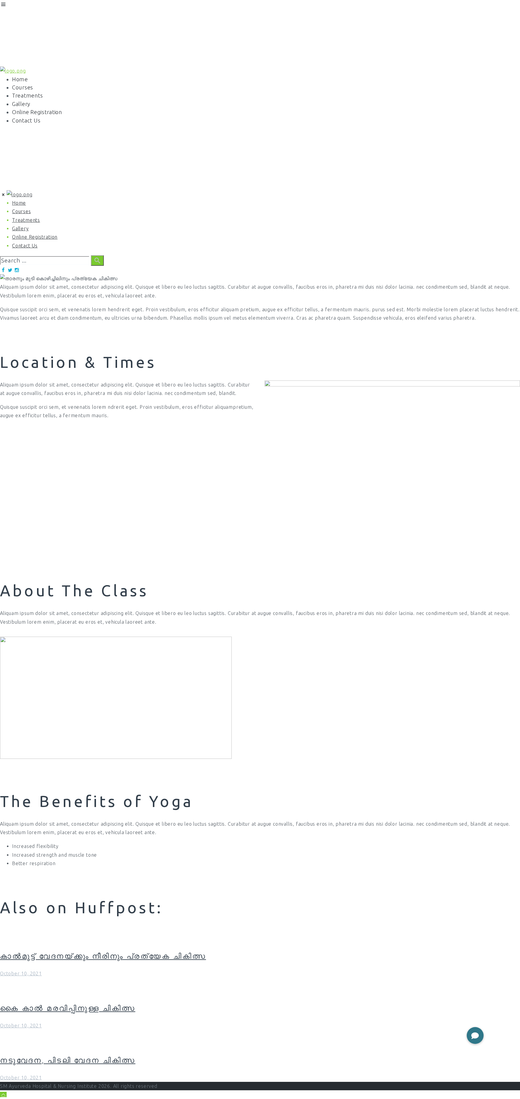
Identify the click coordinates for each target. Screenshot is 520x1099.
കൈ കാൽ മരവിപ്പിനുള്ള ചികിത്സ (67, 1008)
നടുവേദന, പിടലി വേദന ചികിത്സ (67, 1060)
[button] (475, 1035)
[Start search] (97, 260)
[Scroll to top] (3, 1094)
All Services (27, 185)
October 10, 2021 (21, 973)
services (50, 185)
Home (7, 185)
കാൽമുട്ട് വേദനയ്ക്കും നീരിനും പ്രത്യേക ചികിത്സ (103, 956)
